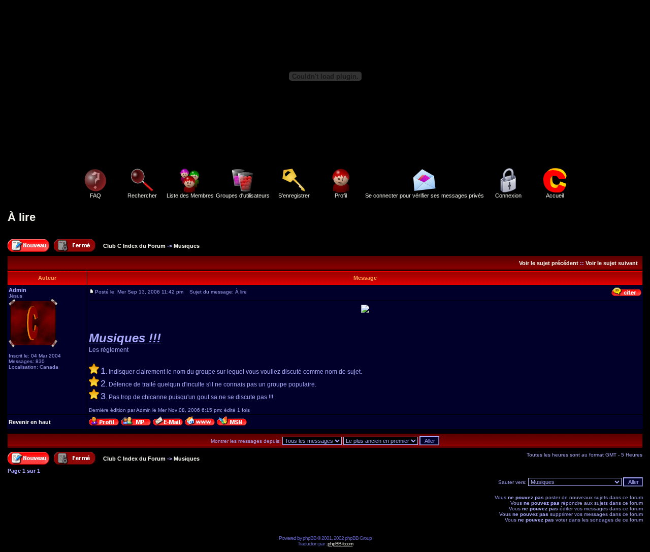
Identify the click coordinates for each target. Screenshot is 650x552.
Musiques (187, 246)
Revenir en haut (30, 422)
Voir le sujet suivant (612, 263)
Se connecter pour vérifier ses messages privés (424, 195)
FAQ (95, 195)
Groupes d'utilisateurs (243, 195)
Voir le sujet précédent (548, 263)
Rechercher (142, 195)
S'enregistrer (294, 195)
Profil (341, 195)
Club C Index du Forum (134, 246)
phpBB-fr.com (340, 543)
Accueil (555, 195)
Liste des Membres (190, 195)
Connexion (508, 195)
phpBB (309, 538)
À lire (22, 217)
